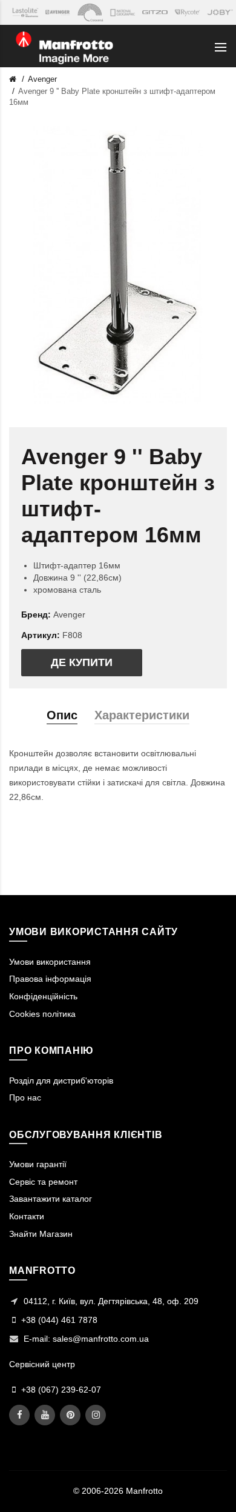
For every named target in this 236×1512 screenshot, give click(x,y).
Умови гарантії (38, 1164)
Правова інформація (50, 979)
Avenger (42, 79)
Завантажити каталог (50, 1199)
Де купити (82, 662)
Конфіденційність (43, 996)
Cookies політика (42, 1014)
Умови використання (50, 962)
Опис (62, 715)
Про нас (25, 1097)
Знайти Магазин (41, 1234)
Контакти (26, 1216)
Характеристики (141, 715)
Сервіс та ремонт (43, 1182)
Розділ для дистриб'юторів (61, 1080)
